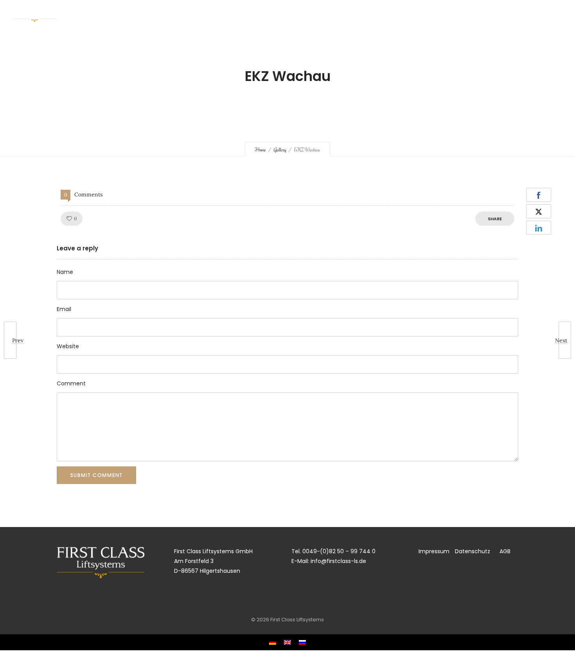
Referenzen (420, 14)
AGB (505, 551)
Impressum (432, 551)
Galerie (464, 14)
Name (65, 272)
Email (64, 309)
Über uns (293, 14)
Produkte (374, 14)
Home (257, 14)
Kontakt (503, 14)
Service (333, 14)
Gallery (280, 149)
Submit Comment (96, 475)
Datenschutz (468, 551)
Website (68, 346)
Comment (71, 383)
